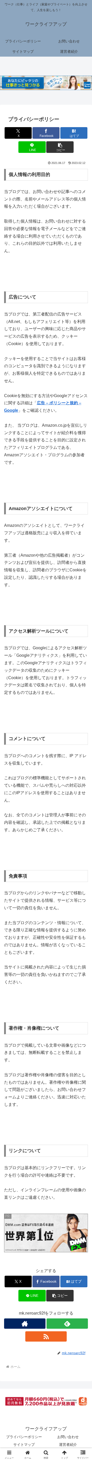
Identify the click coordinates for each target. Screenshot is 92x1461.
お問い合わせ (68, 1437)
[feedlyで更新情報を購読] (67, 1323)
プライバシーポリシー (24, 1437)
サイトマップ (24, 1444)
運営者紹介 (68, 1444)
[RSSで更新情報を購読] (46, 1336)
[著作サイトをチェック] (24, 1323)
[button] (60, 147)
